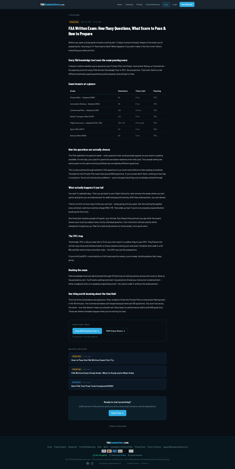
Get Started (187, 4)
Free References (153, 4)
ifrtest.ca (145, 463)
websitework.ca (115, 463)
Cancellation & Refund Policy (121, 447)
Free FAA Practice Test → (87, 331)
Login (174, 4)
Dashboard (72, 447)
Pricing (139, 4)
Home (119, 4)
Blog (166, 4)
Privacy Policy (140, 447)
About (105, 447)
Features (129, 4)
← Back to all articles (117, 426)
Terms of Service (154, 447)
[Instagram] (92, 463)
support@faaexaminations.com (175, 447)
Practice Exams (60, 447)
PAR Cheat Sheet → (115, 331)
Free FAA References (87, 447)
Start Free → (117, 413)
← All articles (74, 15)
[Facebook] (87, 463)
